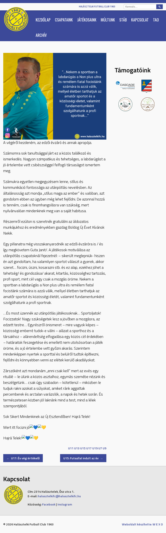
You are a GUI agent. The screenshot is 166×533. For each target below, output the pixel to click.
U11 (70, 448)
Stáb (123, 20)
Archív (41, 35)
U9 (104, 448)
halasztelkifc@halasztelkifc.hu (59, 496)
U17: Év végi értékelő (23, 458)
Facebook (48, 504)
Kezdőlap (43, 20)
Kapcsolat (140, 20)
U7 (100, 448)
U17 (89, 448)
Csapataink (64, 20)
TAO (156, 20)
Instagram (64, 504)
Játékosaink (86, 20)
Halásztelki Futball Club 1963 (97, 6)
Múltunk (108, 20)
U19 (95, 448)
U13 (77, 448)
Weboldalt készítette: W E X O (142, 524)
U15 (83, 448)
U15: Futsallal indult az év (83, 458)
